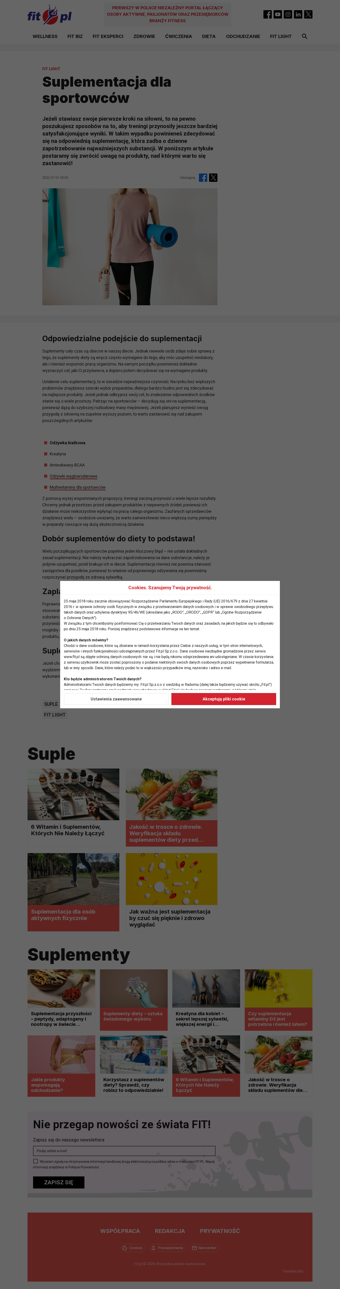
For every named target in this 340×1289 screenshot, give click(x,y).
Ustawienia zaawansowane (116, 699)
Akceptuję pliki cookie (224, 699)
